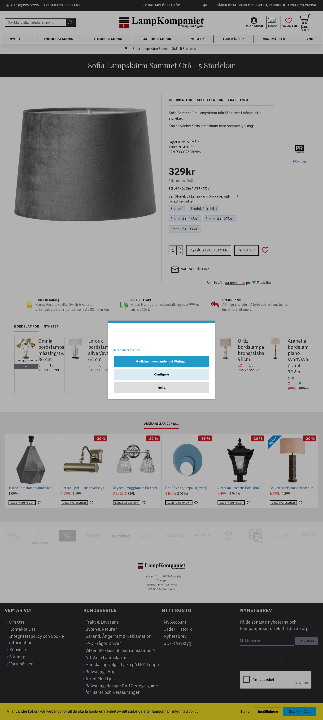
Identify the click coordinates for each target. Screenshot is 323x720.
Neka (162, 388)
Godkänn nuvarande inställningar (161, 361)
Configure (161, 374)
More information (127, 350)
